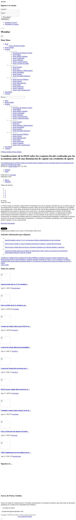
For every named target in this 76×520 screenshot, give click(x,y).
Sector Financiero (18, 86)
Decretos (14, 435)
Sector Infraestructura (19, 83)
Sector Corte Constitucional (21, 90)
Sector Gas (16, 69)
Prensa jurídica (9, 47)
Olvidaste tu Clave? (11, 22)
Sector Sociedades (18, 72)
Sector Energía (17, 67)
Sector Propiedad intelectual (21, 76)
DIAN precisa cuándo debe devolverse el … (15, 389)
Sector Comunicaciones (20, 62)
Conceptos (12, 175)
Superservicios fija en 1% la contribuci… (14, 284)
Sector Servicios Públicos (20, 79)
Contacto (7, 93)
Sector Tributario (18, 60)
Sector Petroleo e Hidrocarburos (23, 70)
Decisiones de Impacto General (22, 53)
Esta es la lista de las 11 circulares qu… (14, 305)
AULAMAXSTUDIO (25, 516)
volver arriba (5, 265)
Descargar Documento (8, 223)
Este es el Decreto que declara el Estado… (15, 431)
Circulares (16, 309)
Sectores (7, 49)
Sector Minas (17, 54)
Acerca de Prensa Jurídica (17, 46)
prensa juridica (13, 166)
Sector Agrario (17, 81)
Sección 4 (15, 330)
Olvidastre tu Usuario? (12, 24)
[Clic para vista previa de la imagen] (38, 164)
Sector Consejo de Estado (21, 63)
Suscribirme (8, 92)
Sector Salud (17, 85)
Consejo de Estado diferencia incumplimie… (15, 347)
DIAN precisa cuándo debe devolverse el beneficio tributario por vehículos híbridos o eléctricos (34, 247)
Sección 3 (15, 351)
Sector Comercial (18, 88)
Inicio (6, 44)
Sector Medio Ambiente (20, 56)
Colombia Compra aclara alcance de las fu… (16, 410)
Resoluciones (16, 288)
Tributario (8, 182)
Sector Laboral (17, 74)
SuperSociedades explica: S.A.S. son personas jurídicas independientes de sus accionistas (32, 240)
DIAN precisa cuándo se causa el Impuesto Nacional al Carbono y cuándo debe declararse (33, 244)
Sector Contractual (18, 58)
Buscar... (3, 97)
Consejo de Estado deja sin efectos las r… (14, 368)
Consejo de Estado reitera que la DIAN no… (16, 326)
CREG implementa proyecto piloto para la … (16, 452)
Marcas (7, 180)
